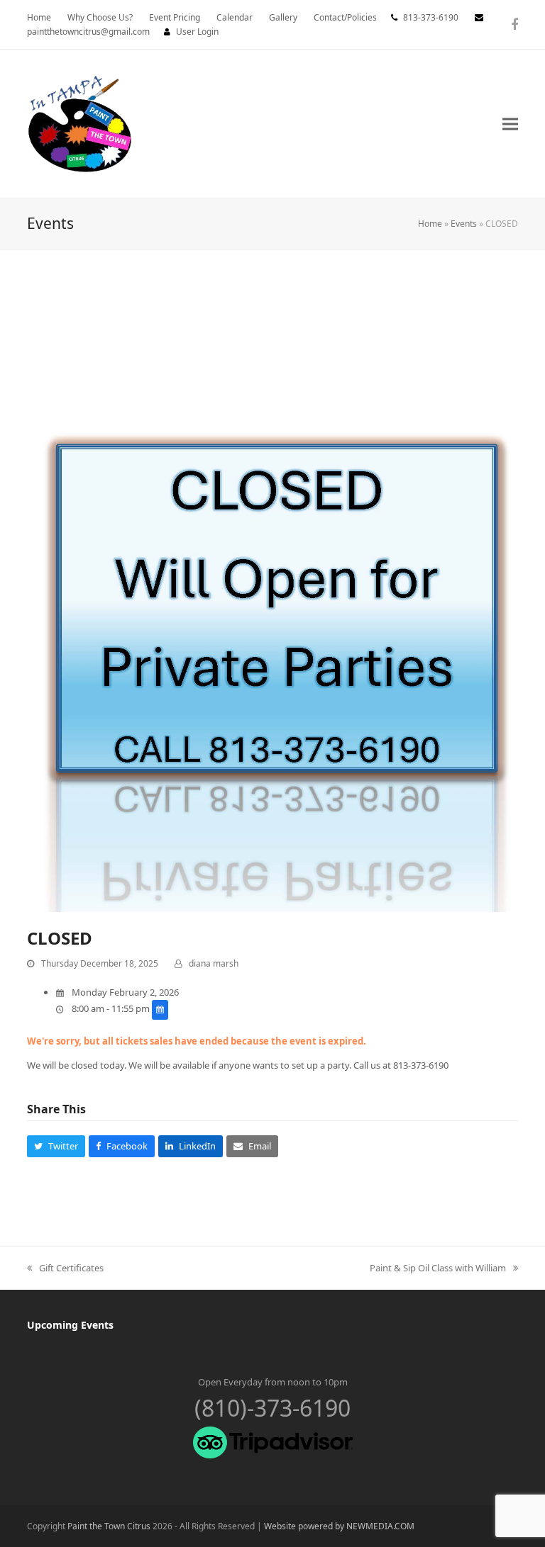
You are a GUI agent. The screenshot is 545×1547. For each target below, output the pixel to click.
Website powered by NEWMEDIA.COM (339, 1526)
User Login (197, 32)
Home (430, 224)
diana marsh (213, 963)
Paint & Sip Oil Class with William (438, 1268)
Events (464, 224)
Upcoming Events (70, 1325)
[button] (510, 124)
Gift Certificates (65, 1268)
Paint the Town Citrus (108, 1526)
